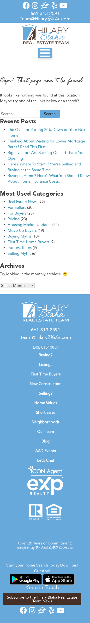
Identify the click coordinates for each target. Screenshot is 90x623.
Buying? (46, 355)
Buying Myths (19, 236)
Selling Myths (19, 253)
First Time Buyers (46, 374)
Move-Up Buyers (22, 230)
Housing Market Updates (29, 224)
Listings (45, 364)
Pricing (14, 219)
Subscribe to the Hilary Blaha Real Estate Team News (42, 599)
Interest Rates (20, 247)
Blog (46, 441)
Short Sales (45, 412)
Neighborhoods (46, 422)
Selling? (46, 393)
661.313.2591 (45, 13)
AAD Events (45, 450)
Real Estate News (22, 201)
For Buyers (17, 213)
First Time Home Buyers (28, 242)
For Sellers (17, 207)
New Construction (45, 383)
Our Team (45, 431)
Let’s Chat (45, 460)
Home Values (45, 403)
